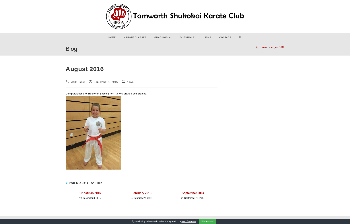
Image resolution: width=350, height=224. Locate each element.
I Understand (207, 221)
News (130, 81)
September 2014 (193, 193)
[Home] (257, 47)
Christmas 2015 (90, 193)
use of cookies (189, 221)
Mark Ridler (78, 81)
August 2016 (277, 47)
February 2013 (141, 193)
